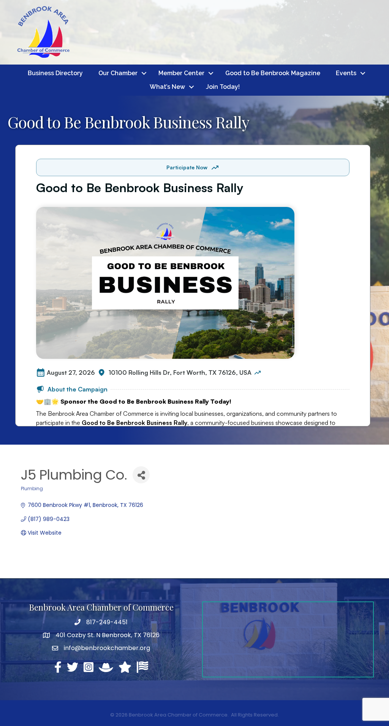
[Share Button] (141, 474)
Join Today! (223, 86)
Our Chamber (118, 73)
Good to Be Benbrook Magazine (272, 73)
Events (346, 73)
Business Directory (55, 73)
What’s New (167, 86)
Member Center (181, 73)
